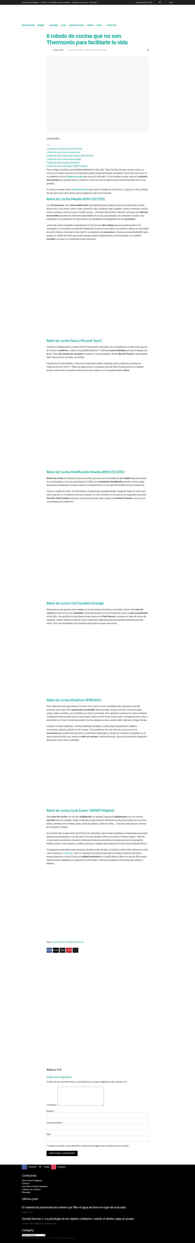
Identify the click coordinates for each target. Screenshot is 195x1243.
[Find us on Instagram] (163, 2)
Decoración (28, 25)
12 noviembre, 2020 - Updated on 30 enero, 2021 (87, 50)
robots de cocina (74, 176)
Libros (90, 25)
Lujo (63, 25)
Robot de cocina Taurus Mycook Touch (64, 152)
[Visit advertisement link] (97, 1005)
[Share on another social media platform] (75, 950)
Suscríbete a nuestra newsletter (59, 2)
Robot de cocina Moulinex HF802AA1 (64, 163)
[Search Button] (172, 25)
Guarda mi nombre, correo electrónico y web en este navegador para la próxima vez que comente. (89, 1146)
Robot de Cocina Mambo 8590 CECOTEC (65, 149)
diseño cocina (77, 942)
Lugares (53, 25)
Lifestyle (111, 25)
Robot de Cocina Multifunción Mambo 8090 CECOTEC (71, 156)
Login (171, 2)
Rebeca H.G (59, 50)
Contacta (44, 2)
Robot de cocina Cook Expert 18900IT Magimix (67, 166)
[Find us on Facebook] (156, 2)
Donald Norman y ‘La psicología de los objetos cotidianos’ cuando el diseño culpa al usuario (78, 1218)
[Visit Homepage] (41, 13)
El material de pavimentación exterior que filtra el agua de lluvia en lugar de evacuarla (74, 1207)
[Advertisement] (125, 13)
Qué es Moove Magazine (30, 2)
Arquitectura (76, 25)
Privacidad (93, 2)
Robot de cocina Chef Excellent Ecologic (64, 159)
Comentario (52, 1105)
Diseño (40, 25)
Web (48, 1134)
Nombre (51, 1111)
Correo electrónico (55, 1123)
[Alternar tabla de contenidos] (49, 145)
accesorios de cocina (61, 942)
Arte (99, 25)
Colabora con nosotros (80, 2)
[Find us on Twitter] (160, 2)
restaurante (68, 853)
